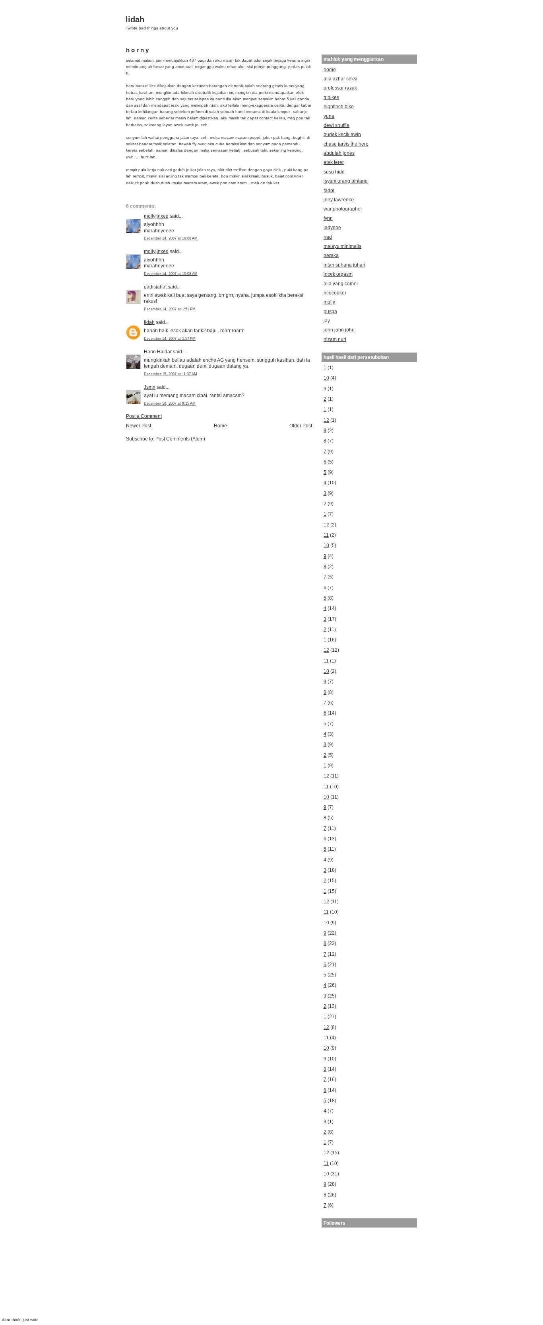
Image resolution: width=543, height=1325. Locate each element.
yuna (329, 116)
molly (329, 301)
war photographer (343, 208)
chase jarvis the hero (346, 143)
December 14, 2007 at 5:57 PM (170, 339)
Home (220, 425)
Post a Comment (144, 416)
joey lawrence (339, 199)
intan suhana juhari (344, 264)
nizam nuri (335, 339)
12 (326, 420)
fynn (328, 218)
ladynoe (332, 227)
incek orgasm (338, 274)
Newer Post (138, 425)
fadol (329, 190)
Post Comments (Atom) (180, 438)
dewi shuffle (336, 125)
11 (326, 535)
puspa (330, 311)
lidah (135, 19)
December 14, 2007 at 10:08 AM (171, 238)
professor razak (340, 87)
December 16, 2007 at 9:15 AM (170, 403)
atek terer (334, 162)
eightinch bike (339, 106)
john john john (339, 329)
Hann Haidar (158, 351)
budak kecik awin (342, 134)
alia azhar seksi (340, 78)
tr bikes (331, 97)
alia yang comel (341, 283)
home (330, 69)
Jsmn (149, 387)
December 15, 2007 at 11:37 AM (170, 374)
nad (328, 237)
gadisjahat (155, 286)
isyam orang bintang (346, 180)
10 (326, 377)
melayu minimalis (342, 246)
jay (327, 320)
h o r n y (137, 50)
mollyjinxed (156, 215)
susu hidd (334, 171)
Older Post (300, 425)
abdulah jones (339, 153)
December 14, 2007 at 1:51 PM (170, 309)
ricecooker (335, 292)
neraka (331, 255)
